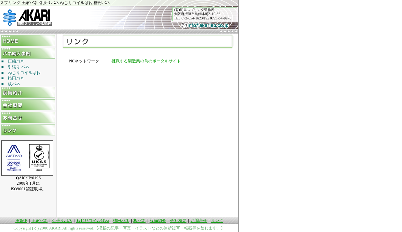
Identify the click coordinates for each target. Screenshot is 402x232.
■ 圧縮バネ (12, 61)
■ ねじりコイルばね (21, 72)
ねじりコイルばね (92, 220)
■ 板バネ (10, 84)
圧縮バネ (39, 220)
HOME (21, 220)
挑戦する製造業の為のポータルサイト (146, 61)
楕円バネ (121, 220)
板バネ (139, 220)
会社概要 (178, 220)
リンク (217, 220)
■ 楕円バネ (12, 78)
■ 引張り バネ (15, 67)
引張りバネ (62, 220)
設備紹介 (158, 220)
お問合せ (199, 220)
